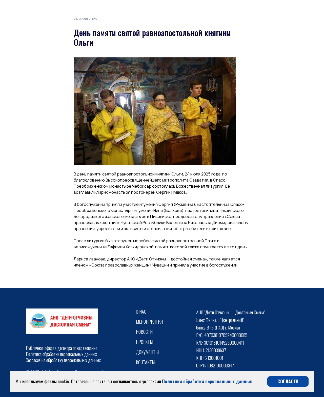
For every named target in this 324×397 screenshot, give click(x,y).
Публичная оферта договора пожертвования (61, 348)
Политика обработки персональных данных (61, 354)
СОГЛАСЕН (287, 381)
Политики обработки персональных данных (207, 381)
